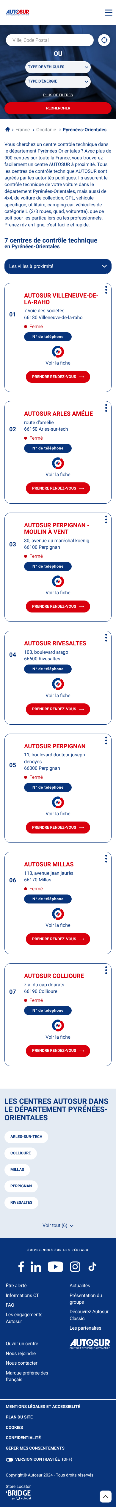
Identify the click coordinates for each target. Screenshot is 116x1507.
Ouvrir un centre (22, 1343)
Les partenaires (85, 1328)
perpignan (21, 1186)
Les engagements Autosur (24, 1318)
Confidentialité (23, 1438)
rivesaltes (21, 1202)
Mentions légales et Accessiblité (43, 1407)
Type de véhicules (46, 67)
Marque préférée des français (27, 1376)
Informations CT (22, 1295)
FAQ (10, 1305)
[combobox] (50, 40)
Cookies (14, 1428)
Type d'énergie (42, 81)
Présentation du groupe (86, 1299)
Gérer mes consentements (35, 1448)
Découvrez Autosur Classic (89, 1315)
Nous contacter (21, 1363)
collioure (20, 1153)
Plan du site (19, 1417)
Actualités (80, 1285)
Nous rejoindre (21, 1353)
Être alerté (16, 1285)
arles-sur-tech (26, 1137)
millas (17, 1170)
